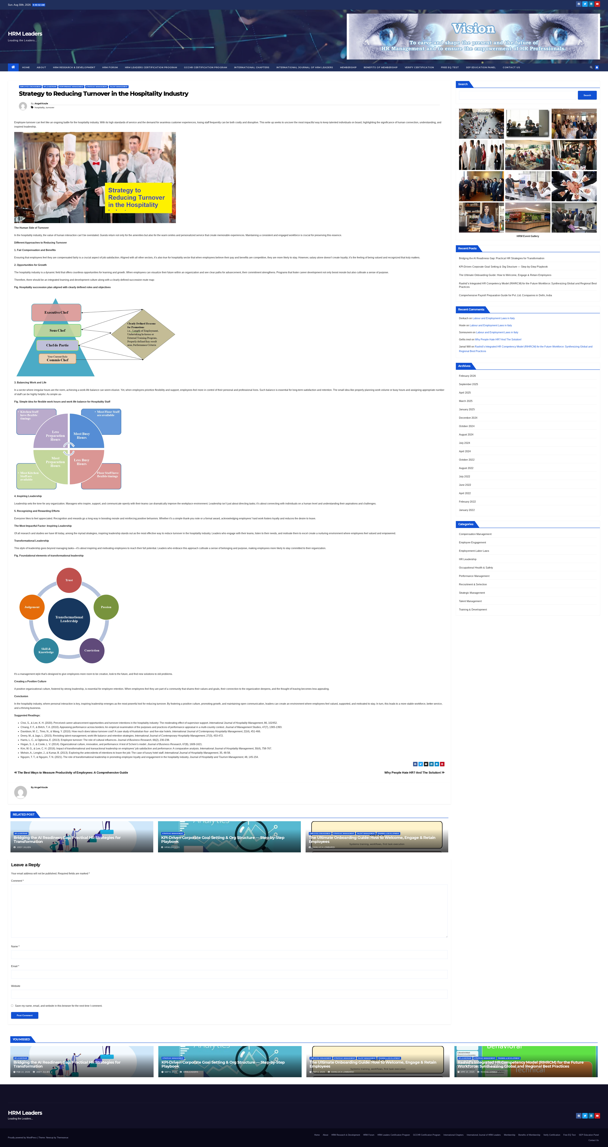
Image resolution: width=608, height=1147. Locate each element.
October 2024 (467, 426)
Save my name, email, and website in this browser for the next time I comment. (58, 1005)
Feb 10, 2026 (23, 1072)
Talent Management (119, 87)
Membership (348, 67)
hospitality (40, 107)
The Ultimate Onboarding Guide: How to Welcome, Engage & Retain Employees (372, 839)
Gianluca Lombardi (323, 847)
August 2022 (466, 468)
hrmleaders (172, 847)
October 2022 (467, 459)
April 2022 (465, 493)
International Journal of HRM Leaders (304, 67)
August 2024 (466, 434)
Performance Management (71, 87)
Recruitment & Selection (473, 584)
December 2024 (468, 417)
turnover (50, 107)
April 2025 (465, 392)
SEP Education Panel (481, 67)
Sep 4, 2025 (319, 1072)
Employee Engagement (30, 87)
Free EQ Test (450, 67)
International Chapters (251, 67)
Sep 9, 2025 (171, 1072)
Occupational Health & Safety (476, 567)
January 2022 (467, 510)
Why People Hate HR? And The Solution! (413, 772)
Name (15, 946)
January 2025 (467, 409)
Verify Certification (419, 67)
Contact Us (511, 67)
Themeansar (62, 1137)
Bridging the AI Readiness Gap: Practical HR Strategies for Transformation (67, 839)
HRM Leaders (25, 33)
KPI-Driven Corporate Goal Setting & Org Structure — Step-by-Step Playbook (222, 839)
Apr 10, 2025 (468, 1072)
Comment (17, 880)
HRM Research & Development (74, 67)
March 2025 (466, 401)
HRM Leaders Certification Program (151, 67)
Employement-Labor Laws (474, 551)
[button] (591, 67)
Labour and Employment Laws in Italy (494, 318)
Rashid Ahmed (488, 1072)
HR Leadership (50, 87)
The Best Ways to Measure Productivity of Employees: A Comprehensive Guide (72, 772)
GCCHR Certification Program (205, 67)
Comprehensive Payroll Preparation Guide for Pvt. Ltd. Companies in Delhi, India (505, 295)
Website (15, 986)
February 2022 (467, 501)
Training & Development (388, 833)
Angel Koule (41, 103)
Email (15, 966)
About (41, 67)
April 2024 (465, 451)
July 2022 (464, 476)
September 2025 (468, 384)
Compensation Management (475, 534)
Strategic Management (96, 87)
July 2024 (464, 443)
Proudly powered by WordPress (22, 1137)
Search (463, 84)
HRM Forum (110, 67)
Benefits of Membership (381, 67)
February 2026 (467, 376)
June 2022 (465, 485)
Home (26, 67)
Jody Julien (23, 847)
